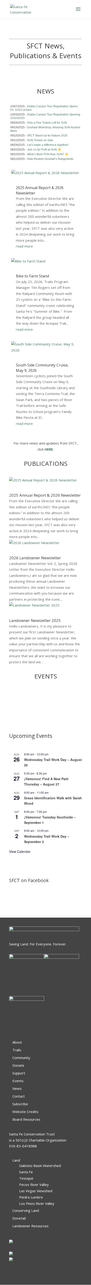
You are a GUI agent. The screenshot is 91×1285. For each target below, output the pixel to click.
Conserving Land (25, 1210)
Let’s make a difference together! (47, 145)
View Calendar (20, 851)
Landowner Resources (30, 1226)
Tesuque (26, 1178)
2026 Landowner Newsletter (35, 557)
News (17, 1088)
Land (16, 1160)
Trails (16, 1050)
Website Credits (25, 1111)
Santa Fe (26, 1172)
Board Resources (26, 1119)
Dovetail (19, 1218)
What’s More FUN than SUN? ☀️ (47, 154)
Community (21, 1057)
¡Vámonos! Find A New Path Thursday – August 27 (46, 781)
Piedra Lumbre (31, 1197)
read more (24, 246)
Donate (18, 1065)
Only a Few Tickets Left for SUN (47, 122)
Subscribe (20, 1104)
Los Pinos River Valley (36, 1203)
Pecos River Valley (34, 1184)
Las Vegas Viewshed (35, 1190)
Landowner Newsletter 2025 (35, 620)
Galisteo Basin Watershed (40, 1165)
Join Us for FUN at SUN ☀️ (44, 149)
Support (18, 1073)
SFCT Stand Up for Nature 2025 (47, 135)
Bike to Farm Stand (32, 276)
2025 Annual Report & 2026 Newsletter (45, 495)
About (17, 1042)
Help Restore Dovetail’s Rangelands (50, 159)
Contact (18, 1096)
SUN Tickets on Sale (40, 140)
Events (18, 1080)
